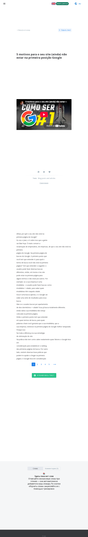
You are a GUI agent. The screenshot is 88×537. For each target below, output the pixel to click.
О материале (44, 183)
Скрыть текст (66, 30)
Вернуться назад (24, 30)
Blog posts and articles (46, 178)
